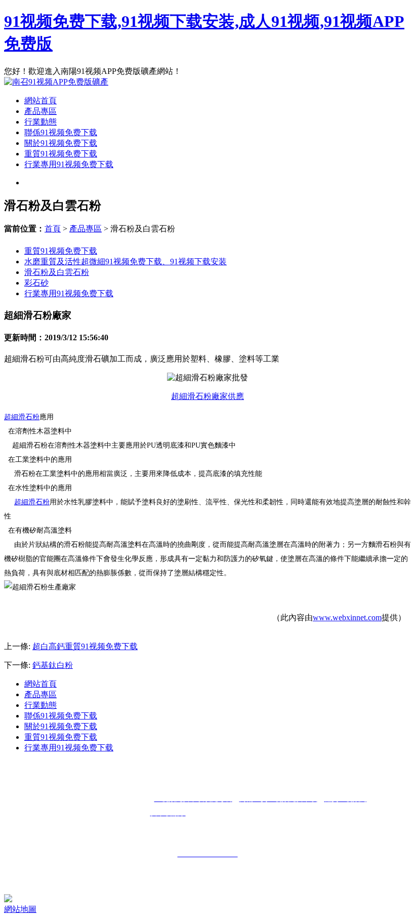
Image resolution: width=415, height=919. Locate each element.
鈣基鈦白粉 (52, 665)
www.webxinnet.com (347, 617)
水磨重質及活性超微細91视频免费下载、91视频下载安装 (125, 261)
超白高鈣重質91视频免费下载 (85, 646)
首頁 (53, 228)
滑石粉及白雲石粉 (56, 272)
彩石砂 (36, 282)
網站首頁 (40, 100)
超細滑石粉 (21, 417)
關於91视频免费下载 (60, 143)
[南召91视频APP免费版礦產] (56, 81)
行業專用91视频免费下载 (68, 164)
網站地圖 (20, 909)
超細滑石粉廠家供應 (207, 396)
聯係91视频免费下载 (60, 132)
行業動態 (40, 121)
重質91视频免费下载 (60, 153)
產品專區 (40, 111)
